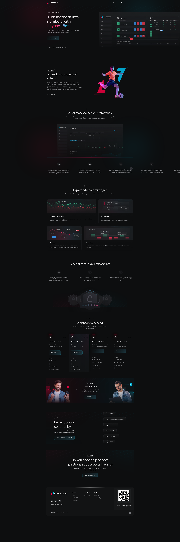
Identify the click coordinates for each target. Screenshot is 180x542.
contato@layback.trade (100, 498)
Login (129, 2)
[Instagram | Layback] (59, 501)
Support (115, 2)
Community (107, 2)
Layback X (75, 500)
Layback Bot (75, 498)
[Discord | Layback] (52, 501)
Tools (98, 2)
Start (73, 495)
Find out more (51, 94)
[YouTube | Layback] (55, 501)
